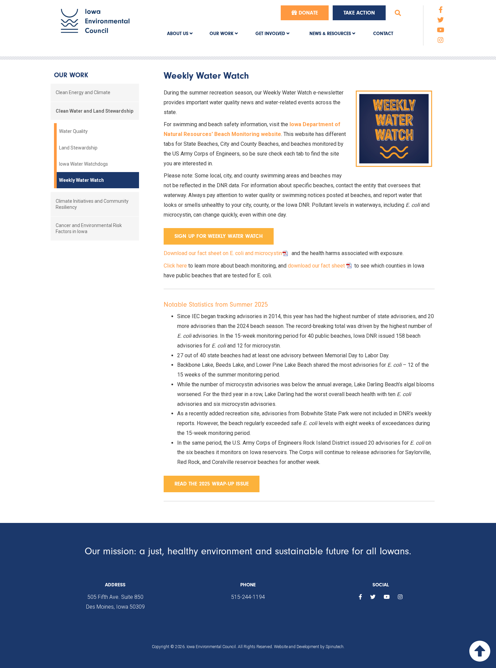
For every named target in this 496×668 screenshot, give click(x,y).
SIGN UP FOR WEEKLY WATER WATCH (218, 236)
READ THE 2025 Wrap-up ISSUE (211, 484)
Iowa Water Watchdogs (83, 164)
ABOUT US (178, 33)
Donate (307, 13)
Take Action (359, 13)
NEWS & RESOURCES (330, 33)
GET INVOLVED (270, 33)
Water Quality (73, 131)
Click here (175, 265)
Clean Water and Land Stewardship (94, 111)
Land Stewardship (78, 147)
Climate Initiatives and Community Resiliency (92, 204)
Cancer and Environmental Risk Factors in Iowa (89, 228)
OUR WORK (222, 33)
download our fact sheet (316, 265)
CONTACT (383, 33)
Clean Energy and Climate (83, 92)
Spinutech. (335, 646)
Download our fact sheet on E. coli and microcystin (223, 253)
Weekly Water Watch (81, 180)
